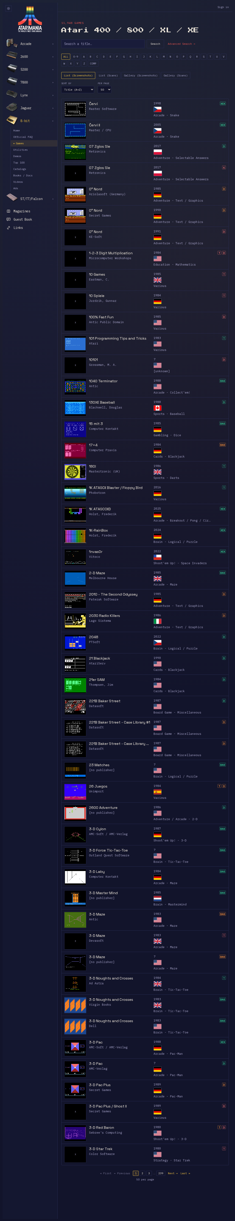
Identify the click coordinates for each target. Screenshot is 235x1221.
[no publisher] (102, 770)
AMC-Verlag (98, 1069)
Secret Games (100, 215)
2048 (93, 637)
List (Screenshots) (78, 75)
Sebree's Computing (105, 1133)
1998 (157, 103)
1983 (157, 338)
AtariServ (97, 663)
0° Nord (95, 189)
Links (18, 228)
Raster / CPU (100, 130)
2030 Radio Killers (104, 615)
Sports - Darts (166, 478)
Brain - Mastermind (170, 904)
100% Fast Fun (101, 317)
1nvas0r (95, 551)
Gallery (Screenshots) (141, 75)
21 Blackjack (99, 658)
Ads (15, 188)
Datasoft (96, 706)
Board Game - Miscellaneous (177, 712)
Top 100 (19, 162)
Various (160, 286)
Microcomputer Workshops (110, 258)
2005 (157, 125)
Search (155, 43)
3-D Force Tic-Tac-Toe (108, 850)
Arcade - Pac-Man (168, 1054)
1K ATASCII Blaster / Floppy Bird (116, 487)
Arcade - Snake (166, 115)
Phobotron (97, 493)
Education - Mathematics (175, 264)
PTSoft (94, 642)
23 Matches (99, 765)
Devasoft (96, 941)
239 (160, 1173)
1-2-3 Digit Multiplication (111, 253)
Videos (18, 181)
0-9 (75, 56)
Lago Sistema (100, 621)
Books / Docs (23, 175)
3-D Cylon (97, 829)
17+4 (93, 445)
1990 (157, 210)
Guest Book (23, 219)
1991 (157, 231)
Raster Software (103, 109)
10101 (93, 359)
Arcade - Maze (165, 584)
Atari (93, 343)
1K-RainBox (98, 530)
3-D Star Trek (100, 1148)
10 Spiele (96, 295)
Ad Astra (96, 983)
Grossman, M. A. (103, 365)
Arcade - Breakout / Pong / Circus (184, 520)
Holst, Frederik (103, 514)
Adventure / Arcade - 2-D (176, 819)
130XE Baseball (102, 402)
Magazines (22, 211)
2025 (157, 509)
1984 (157, 253)
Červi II (94, 125)
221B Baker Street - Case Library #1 (119, 722)
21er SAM (97, 679)
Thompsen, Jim (101, 685)
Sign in (223, 7)
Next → (173, 1173)
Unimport (96, 791)
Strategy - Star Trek (172, 1160)
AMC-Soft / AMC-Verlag (108, 834)
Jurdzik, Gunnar (103, 301)
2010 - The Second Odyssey (113, 594)
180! (92, 466)
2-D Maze (97, 573)
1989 (157, 1084)
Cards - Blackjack (169, 456)
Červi (93, 103)
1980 (157, 1127)
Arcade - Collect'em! (172, 392)
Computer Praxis (103, 450)
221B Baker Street (104, 701)
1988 (157, 381)
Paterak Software (103, 599)
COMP (93, 63)
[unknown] (162, 371)
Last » (185, 1173)
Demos (17, 156)
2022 (157, 551)
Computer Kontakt (103, 429)
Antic (93, 386)
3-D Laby (97, 871)
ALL (65, 56)
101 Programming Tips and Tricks (117, 338)
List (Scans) (108, 75)
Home (16, 130)
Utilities (20, 149)
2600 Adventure (103, 807)
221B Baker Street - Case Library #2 (120, 743)
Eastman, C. (99, 279)
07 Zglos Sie (99, 146)
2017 (157, 146)
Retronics (97, 151)
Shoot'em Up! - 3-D (170, 840)
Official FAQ (23, 137)
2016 (157, 487)
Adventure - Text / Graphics (178, 201)
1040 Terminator (103, 381)
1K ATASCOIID (100, 509)
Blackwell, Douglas (105, 407)
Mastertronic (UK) (104, 471)
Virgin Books (100, 1005)
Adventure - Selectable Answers (181, 158)
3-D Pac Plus (100, 1084)
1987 (157, 700)
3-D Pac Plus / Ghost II (108, 1106)
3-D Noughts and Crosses (111, 978)
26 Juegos (98, 786)
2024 (157, 530)
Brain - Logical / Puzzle (176, 542)
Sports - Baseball (169, 414)
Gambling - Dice (167, 435)
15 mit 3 (96, 423)
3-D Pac (96, 1042)
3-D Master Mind (103, 893)
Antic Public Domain (106, 322)
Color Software (102, 1154)
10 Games (97, 274)
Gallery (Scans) (176, 75)
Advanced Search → (181, 43)
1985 (157, 189)
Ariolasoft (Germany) (107, 194)
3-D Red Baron (101, 1127)
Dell (92, 1026)
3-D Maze (97, 914)
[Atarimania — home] (30, 19)
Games (18, 143)
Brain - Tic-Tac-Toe (171, 862)
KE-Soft (95, 237)
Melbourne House (103, 578)
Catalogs (19, 169)
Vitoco (94, 557)
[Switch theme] (8, 8)
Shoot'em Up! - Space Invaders (180, 563)
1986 (157, 466)
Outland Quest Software (109, 855)
